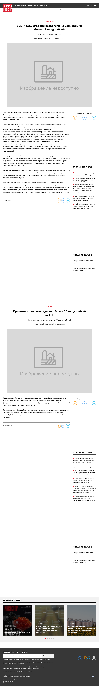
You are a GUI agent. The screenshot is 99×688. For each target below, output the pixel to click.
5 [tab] (53, 638)
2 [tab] (47, 638)
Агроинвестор (19, 10)
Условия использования (8, 683)
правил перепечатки (41, 662)
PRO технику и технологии (35, 10)
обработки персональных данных (40, 659)
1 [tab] (45, 638)
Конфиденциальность (8, 681)
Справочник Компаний (53, 10)
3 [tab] (49, 638)
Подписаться (47, 656)
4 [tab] (51, 638)
